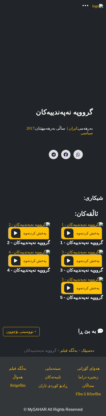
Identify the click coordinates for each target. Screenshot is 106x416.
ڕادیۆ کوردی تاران (53, 386)
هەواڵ (18, 377)
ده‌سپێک (87, 350)
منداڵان (88, 386)
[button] (81, 235)
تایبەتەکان (53, 377)
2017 (30, 128)
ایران (73, 128)
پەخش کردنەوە (87, 233)
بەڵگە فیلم (68, 350)
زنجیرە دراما (88, 377)
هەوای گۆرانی (88, 368)
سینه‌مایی (53, 368)
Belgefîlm (17, 385)
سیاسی (87, 133)
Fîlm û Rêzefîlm (88, 394)
